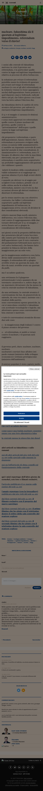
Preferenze (21, 413)
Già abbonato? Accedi (21, 422)
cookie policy (10, 390)
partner (28, 398)
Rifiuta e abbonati (34, 369)
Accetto (21, 418)
